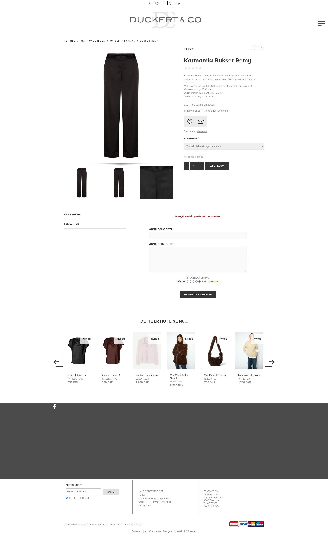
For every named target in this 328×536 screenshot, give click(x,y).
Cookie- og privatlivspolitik (155, 502)
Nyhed (87, 338)
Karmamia (202, 131)
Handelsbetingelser (150, 491)
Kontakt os (210, 491)
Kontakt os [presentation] (71, 223)
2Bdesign (191, 531)
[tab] (95, 214)
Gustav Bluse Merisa (147, 375)
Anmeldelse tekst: (161, 244)
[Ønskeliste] (157, 3)
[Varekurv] (150, 3)
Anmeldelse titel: (161, 229)
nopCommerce (153, 531)
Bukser (190, 48)
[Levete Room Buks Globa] (261, 48)
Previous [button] (58, 362)
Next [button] (269, 362)
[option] (79, 359)
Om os (141, 494)
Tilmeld (72, 498)
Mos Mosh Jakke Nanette (179, 376)
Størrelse (191, 138)
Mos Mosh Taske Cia (215, 375)
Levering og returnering (154, 498)
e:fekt (180, 531)
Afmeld (85, 498)
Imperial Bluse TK (76, 375)
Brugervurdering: (198, 277)
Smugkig (78, 339)
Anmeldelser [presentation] (72, 214)
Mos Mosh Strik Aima (249, 375)
